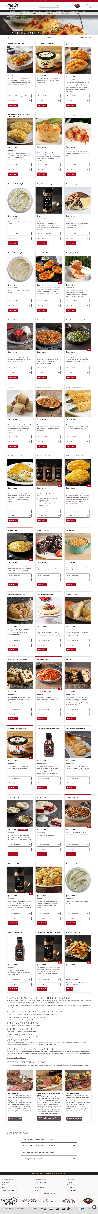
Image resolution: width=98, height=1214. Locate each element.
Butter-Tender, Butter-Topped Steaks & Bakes (49, 1118)
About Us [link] (69, 1182)
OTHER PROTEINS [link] (61, 11)
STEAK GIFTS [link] (85, 11)
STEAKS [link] (12, 11)
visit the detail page (75, 982)
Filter (8, 37)
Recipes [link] (37, 1185)
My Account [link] (38, 1190)
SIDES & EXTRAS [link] (73, 11)
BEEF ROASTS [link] (37, 11)
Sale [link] (78, 13)
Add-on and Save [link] (65, 13)
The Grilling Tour (15, 1118)
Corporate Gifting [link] (71, 1185)
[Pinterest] (73, 1201)
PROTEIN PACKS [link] (24, 11)
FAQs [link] (3, 1187)
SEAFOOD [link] (49, 11)
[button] (94, 1207)
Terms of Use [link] (43, 1212)
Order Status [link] (5, 1182)
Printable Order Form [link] (72, 1190)
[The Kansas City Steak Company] (10, 1201)
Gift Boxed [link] (34, 13)
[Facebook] (68, 1201)
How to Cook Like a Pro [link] (41, 1182)
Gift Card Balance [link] (39, 1187)
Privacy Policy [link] (50, 1212)
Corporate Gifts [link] (49, 13)
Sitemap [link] (56, 1212)
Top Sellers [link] (21, 13)
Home (8, 16)
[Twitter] (64, 1201)
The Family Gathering (74, 1118)
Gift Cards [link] (69, 1187)
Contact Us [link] (5, 1185)
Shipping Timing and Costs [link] (9, 1190)
